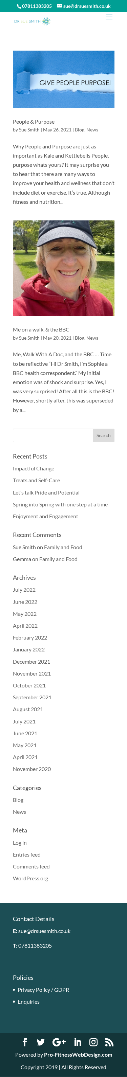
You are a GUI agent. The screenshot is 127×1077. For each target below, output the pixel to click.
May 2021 (25, 745)
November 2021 (32, 673)
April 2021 (25, 757)
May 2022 (25, 613)
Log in (20, 842)
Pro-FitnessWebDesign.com (78, 1054)
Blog (79, 129)
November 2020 (32, 769)
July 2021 (24, 721)
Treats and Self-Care (36, 480)
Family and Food (63, 547)
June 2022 (25, 601)
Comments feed (31, 866)
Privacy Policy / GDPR (43, 989)
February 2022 (30, 637)
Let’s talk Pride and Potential (46, 492)
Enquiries (29, 1001)
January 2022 (29, 649)
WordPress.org (30, 878)
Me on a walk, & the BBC (41, 329)
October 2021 (29, 685)
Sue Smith (29, 129)
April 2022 (25, 625)
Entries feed (27, 854)
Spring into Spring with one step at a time (60, 504)
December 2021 (31, 661)
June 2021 (25, 733)
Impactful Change (33, 468)
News (92, 129)
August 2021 (28, 709)
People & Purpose (34, 121)
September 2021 (32, 697)
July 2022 (24, 589)
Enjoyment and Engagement (45, 516)
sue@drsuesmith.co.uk (44, 931)
